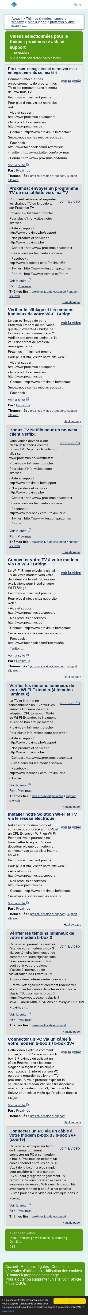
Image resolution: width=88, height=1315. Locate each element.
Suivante (58, 1238)
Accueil (11, 1267)
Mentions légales (34, 1267)
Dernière (15, 1241)
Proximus (23, 170)
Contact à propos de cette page (33, 1275)
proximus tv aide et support (47, 176)
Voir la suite (17, 165)
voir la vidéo (71, 81)
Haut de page (71, 302)
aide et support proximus (47, 796)
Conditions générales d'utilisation (37, 1269)
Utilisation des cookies (63, 1271)
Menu (77, 4)
